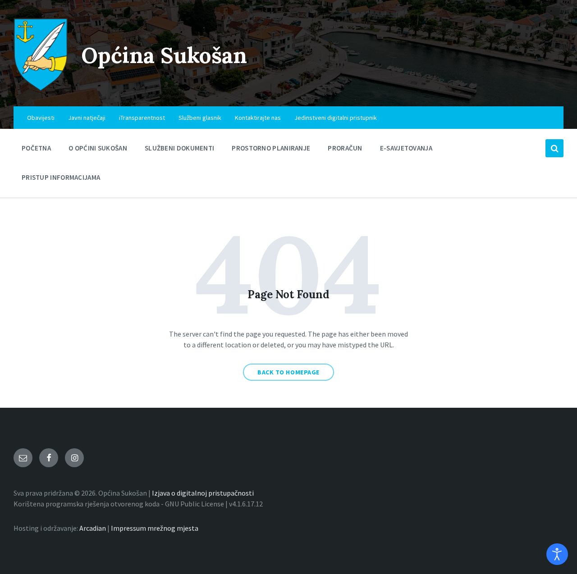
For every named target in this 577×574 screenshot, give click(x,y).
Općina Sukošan (164, 55)
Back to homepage (288, 372)
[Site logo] (41, 88)
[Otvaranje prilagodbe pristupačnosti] (557, 554)
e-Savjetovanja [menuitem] (406, 148)
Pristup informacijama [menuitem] (61, 177)
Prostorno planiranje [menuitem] (271, 148)
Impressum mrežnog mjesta (154, 528)
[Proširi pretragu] (554, 148)
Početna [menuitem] (36, 148)
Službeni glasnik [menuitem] (200, 118)
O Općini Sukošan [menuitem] (98, 148)
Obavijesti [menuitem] (41, 118)
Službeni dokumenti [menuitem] (179, 148)
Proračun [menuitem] (345, 148)
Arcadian (92, 528)
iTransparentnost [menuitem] (142, 118)
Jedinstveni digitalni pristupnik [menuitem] (335, 118)
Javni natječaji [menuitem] (86, 118)
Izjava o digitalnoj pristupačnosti (203, 492)
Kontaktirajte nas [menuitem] (258, 118)
